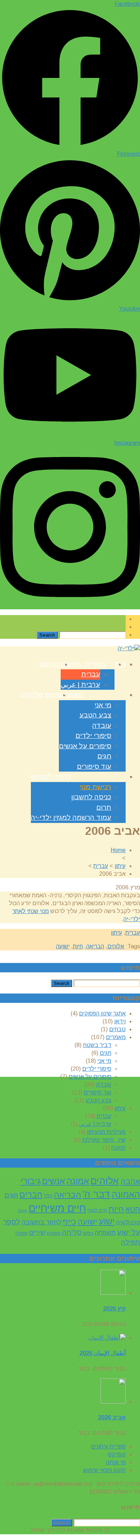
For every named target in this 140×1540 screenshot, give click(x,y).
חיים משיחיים (57, 1208)
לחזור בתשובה (41, 1222)
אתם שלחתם (39, 694)
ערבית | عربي (80, 684)
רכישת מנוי (95, 787)
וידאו (120, 1021)
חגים (104, 756)
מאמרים (71, 694)
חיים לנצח (97, 1210)
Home (118, 850)
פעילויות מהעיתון (106, 1132)
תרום (103, 807)
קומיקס (50, 664)
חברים (30, 1194)
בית (120, 664)
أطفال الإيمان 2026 (102, 1353)
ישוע (107, 1221)
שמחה (21, 1233)
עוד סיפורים (94, 766)
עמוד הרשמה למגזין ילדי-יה (71, 817)
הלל (48, 1196)
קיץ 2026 (114, 1309)
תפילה (130, 1242)
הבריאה (95, 946)
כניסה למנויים (51, 776)
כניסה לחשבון (91, 797)
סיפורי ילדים (93, 735)
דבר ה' (96, 1194)
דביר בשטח (97, 1045)
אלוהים (115, 946)
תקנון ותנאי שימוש (104, 1470)
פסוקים (54, 1233)
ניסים (88, 1233)
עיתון (120, 866)
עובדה (101, 725)
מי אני (102, 705)
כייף (69, 1221)
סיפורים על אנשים (85, 746)
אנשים (53, 1181)
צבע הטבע (95, 715)
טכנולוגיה (128, 1222)
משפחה (105, 1232)
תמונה (118, 1148)
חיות (78, 946)
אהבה (130, 1181)
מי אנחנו (116, 1462)
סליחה (71, 1232)
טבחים (117, 1029)
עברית (90, 674)
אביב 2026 (112, 1417)
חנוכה (22, 1210)
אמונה (77, 1181)
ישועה (63, 946)
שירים (37, 1232)
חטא (132, 1209)
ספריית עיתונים (83, 664)
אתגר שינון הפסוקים (102, 1013)
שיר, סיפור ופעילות (104, 1140)
